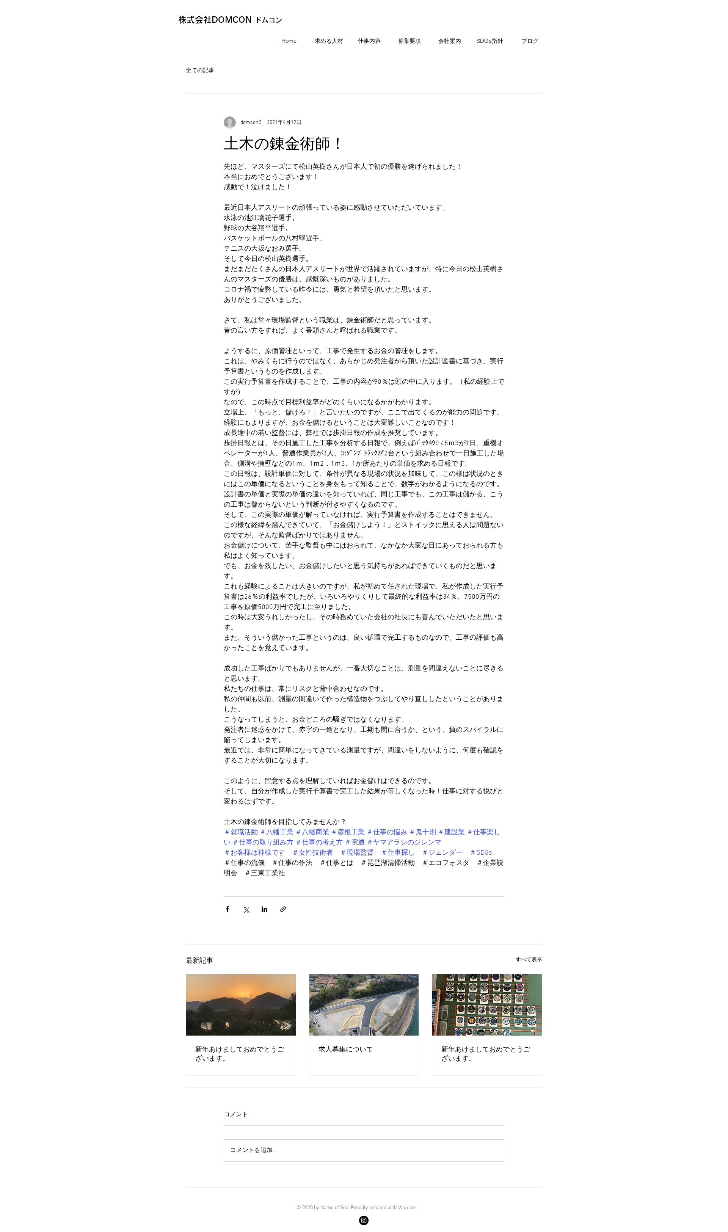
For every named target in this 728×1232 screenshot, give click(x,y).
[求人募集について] (364, 1005)
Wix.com (407, 1208)
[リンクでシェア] (283, 909)
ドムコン (268, 20)
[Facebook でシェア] (227, 909)
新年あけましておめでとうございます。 (239, 1054)
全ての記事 (200, 70)
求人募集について (345, 1050)
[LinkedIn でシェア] (264, 909)
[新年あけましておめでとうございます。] (241, 1005)
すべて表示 (529, 960)
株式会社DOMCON (216, 20)
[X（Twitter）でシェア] (245, 909)
